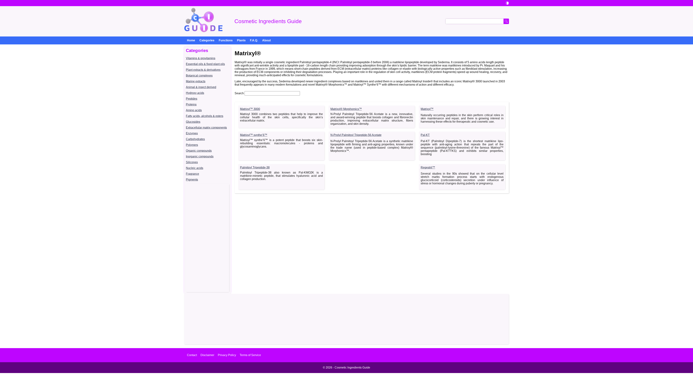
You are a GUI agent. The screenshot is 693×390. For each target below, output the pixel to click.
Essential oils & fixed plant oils (205, 64)
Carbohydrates (195, 139)
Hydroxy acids (195, 92)
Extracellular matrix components (206, 127)
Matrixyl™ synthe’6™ (253, 134)
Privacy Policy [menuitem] (227, 355)
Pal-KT (425, 134)
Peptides (191, 98)
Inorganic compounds (199, 156)
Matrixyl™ (427, 108)
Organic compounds (199, 150)
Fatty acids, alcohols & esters (204, 116)
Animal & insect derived (201, 87)
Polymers (192, 144)
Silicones (192, 162)
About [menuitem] (266, 40)
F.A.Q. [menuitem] (254, 40)
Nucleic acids (194, 168)
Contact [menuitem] (192, 355)
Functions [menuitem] (226, 40)
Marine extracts (195, 81)
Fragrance (192, 173)
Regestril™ (428, 167)
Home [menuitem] (191, 40)
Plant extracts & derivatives (203, 69)
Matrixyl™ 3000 (250, 108)
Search (239, 93)
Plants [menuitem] (241, 40)
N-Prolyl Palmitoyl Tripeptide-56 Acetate (356, 134)
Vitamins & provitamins (200, 58)
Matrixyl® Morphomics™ (346, 108)
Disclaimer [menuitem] (207, 355)
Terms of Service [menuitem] (250, 355)
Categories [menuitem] (206, 40)
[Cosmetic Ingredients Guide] (203, 21)
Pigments (192, 179)
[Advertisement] (207, 238)
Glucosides (193, 121)
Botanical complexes (199, 75)
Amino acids (194, 110)
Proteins (191, 104)
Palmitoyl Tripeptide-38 (255, 167)
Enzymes (192, 133)
